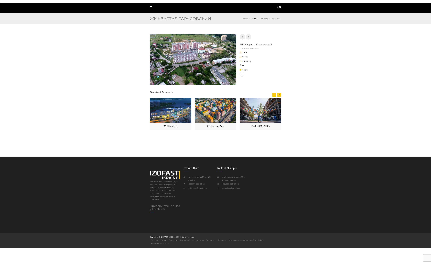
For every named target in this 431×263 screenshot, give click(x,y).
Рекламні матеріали (160, 243)
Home (245, 19)
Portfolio (254, 19)
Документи (211, 240)
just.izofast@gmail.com (197, 188)
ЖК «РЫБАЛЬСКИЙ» (260, 126)
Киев (242, 65)
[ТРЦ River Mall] (170, 110)
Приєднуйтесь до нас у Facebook (165, 207)
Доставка (222, 240)
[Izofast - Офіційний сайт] (168, 7)
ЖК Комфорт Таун (215, 126)
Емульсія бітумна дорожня (192, 240)
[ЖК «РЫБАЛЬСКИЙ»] (260, 110)
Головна (154, 240)
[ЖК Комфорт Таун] (215, 110)
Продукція (173, 240)
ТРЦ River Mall (170, 126)
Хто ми (163, 240)
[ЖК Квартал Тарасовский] (193, 59)
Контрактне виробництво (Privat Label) (246, 240)
